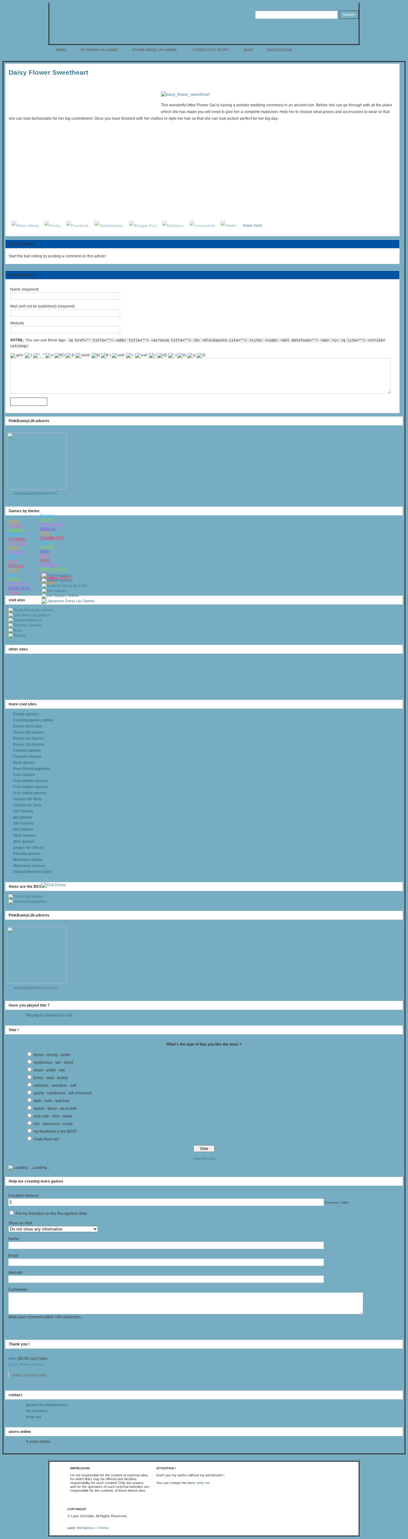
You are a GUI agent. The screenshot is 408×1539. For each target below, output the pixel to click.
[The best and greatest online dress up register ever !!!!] (25, 896)
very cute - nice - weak (52, 1116)
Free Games (24, 775)
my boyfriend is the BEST (55, 1131)
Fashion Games (27, 756)
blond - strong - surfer (51, 1055)
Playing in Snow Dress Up (49, 1015)
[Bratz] (15, 630)
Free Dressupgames (31, 768)
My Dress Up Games (99, 50)
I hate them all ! (46, 1139)
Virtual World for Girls (32, 872)
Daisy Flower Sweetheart (48, 72)
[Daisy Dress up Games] (30, 610)
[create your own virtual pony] (57, 575)
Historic (46, 520)
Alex (12, 1358)
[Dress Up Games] (28, 615)
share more (252, 225)
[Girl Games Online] (60, 596)
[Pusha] (52, 225)
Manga (14, 592)
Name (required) (24, 289)
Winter (13, 534)
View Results (204, 1158)
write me (33, 1417)
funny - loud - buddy (50, 1078)
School (14, 579)
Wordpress (85, 1528)
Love (12, 561)
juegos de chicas (28, 847)
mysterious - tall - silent (53, 1062)
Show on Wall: (20, 1223)
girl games (22, 817)
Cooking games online (33, 720)
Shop (248, 50)
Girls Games (24, 835)
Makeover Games (29, 866)
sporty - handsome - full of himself (62, 1093)
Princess (15, 565)
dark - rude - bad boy (51, 1101)
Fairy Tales (17, 543)
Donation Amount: (23, 1195)
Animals (47, 547)
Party (44, 551)
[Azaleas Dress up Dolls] (64, 585)
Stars (44, 533)
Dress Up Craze (27, 726)
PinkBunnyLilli (176, 20)
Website (17, 323)
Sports (13, 570)
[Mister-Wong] (25, 225)
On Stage (16, 552)
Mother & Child (53, 569)
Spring (14, 521)
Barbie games (26, 714)
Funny (13, 547)
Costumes (49, 564)
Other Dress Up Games (154, 50)
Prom (44, 560)
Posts (346, 52)
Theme (103, 1528)
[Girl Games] (54, 591)
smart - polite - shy (49, 1070)
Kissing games (26, 853)
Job (11, 574)
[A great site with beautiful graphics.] (54, 885)
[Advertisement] (82, 100)
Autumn (15, 530)
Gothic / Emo (19, 588)
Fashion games (27, 750)
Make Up (48, 529)
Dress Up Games (28, 732)
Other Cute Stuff (210, 50)
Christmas (17, 539)
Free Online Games (30, 781)
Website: (15, 1272)
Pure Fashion (51, 524)
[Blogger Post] (142, 225)
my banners (36, 1411)
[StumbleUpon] (108, 225)
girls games (23, 841)
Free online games (30, 793)
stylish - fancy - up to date (55, 1108)
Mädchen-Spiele (27, 859)
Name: (14, 1239)
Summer (15, 525)
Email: (13, 1255)
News (61, 50)
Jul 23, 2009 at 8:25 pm (26, 1364)
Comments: (18, 1289)
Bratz (44, 555)
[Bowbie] (17, 635)
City (11, 556)
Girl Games (23, 811)
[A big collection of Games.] (27, 901)
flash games (24, 762)
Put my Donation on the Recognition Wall (51, 1213)
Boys (44, 542)
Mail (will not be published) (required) (42, 306)
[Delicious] (172, 225)
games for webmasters (47, 1405)
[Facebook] (77, 225)
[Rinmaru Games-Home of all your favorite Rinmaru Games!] (25, 625)
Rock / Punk (18, 583)
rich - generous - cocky (53, 1124)
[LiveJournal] (202, 225)
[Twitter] (229, 225)
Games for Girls (27, 799)
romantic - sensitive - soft (54, 1085)
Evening (47, 515)
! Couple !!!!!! (52, 538)
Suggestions (279, 50)
